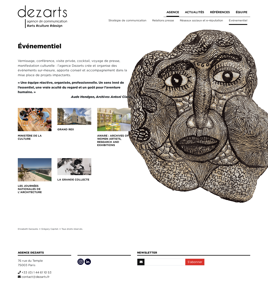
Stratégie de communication (127, 20)
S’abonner (195, 262)
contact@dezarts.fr (35, 276)
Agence (172, 12)
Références (220, 12)
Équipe (241, 12)
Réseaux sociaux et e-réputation (201, 20)
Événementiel (238, 20)
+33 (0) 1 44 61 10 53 (36, 272)
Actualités (194, 12)
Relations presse (163, 20)
